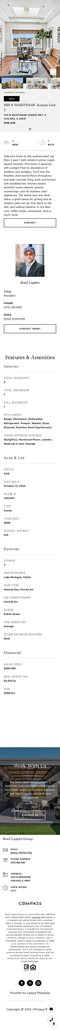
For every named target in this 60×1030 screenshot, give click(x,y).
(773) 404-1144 (18, 862)
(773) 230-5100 (13, 307)
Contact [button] (30, 222)
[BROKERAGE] (38, 983)
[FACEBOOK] (22, 983)
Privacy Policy (44, 1009)
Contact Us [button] (30, 815)
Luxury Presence (38, 993)
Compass (36, 917)
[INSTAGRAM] (30, 983)
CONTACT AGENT (30, 328)
